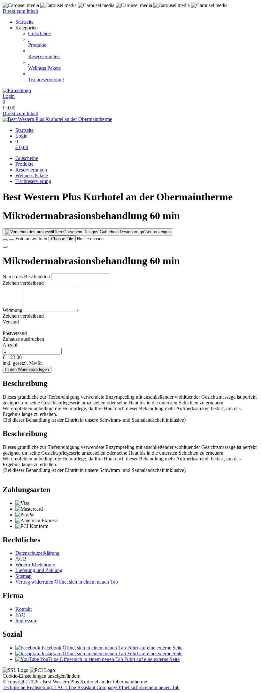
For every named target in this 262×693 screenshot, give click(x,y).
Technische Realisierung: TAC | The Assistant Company (91, 687)
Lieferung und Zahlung (38, 570)
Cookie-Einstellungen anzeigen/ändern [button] (42, 676)
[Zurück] (5, 240)
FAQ (20, 614)
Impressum (26, 620)
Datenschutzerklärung (37, 553)
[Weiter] (5, 247)
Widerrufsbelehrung (35, 564)
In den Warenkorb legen (27, 369)
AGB (21, 559)
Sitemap (23, 576)
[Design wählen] (11, 240)
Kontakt (23, 609)
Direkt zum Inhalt (20, 11)
